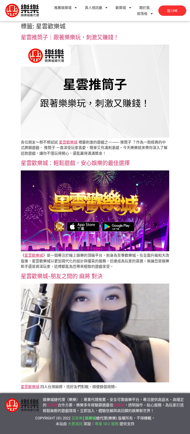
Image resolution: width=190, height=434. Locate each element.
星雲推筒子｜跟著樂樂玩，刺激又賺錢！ (70, 37)
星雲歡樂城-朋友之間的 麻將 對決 (61, 276)
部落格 (142, 13)
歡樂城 (121, 7)
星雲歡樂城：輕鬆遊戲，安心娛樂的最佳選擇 (75, 163)
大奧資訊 (75, 424)
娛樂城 (52, 405)
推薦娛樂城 (62, 7)
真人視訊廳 (93, 7)
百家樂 (77, 418)
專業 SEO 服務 (107, 424)
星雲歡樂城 (68, 142)
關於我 (144, 7)
